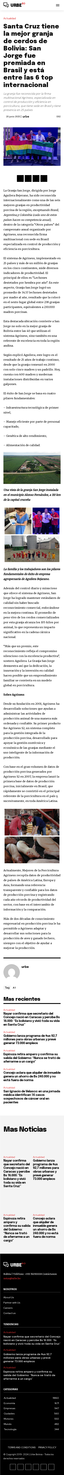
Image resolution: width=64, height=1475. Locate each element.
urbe (26, 116)
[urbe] (11, 972)
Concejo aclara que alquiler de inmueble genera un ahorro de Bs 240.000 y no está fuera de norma (31, 1076)
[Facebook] (20, 178)
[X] (28, 178)
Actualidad (9, 18)
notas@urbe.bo (11, 1278)
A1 (14, 987)
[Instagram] (21, 1467)
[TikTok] (28, 1467)
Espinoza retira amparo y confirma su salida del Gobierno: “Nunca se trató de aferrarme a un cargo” (31, 1058)
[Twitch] (36, 1467)
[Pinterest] (36, 178)
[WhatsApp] (43, 178)
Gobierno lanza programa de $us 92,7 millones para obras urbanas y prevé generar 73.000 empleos (30, 1039)
